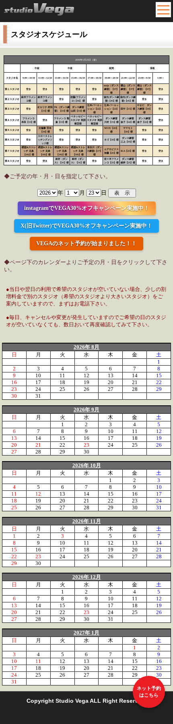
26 (86, 389)
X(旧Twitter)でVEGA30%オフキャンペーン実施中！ (86, 226)
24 (38, 389)
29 (159, 389)
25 (62, 389)
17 (38, 382)
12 (86, 375)
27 (110, 389)
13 (110, 375)
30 (14, 396)
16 (14, 382)
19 (86, 382)
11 (62, 375)
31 (38, 396)
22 (159, 382)
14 (135, 375)
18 (62, 382)
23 (14, 389)
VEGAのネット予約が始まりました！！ (86, 243)
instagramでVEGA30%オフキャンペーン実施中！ (86, 208)
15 (159, 375)
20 (110, 382)
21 (135, 382)
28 (135, 389)
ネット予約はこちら (149, 691)
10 (38, 375)
